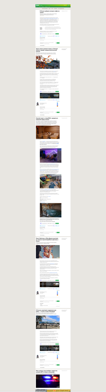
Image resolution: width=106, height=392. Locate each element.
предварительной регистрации (53, 272)
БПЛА (52, 8)
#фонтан (37, 244)
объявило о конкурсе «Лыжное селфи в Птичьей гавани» (51, 18)
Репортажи (43, 6)
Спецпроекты (46, 6)
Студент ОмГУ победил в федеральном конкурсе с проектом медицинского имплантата (45, 348)
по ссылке (49, 196)
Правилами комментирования (47, 43)
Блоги (49, 6)
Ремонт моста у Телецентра (44, 8)
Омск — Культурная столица (61, 8)
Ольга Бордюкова (64, 49)
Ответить (59, 306)
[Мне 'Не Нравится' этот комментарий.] (57, 306)
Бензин (49, 8)
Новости (37, 6)
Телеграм (58, 225)
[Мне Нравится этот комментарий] (56, 306)
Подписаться (57, 33)
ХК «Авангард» (55, 8)
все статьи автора (41, 104)
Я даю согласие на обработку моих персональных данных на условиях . (46, 42)
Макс (54, 225)
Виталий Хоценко (52, 263)
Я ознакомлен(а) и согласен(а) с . (44, 43)
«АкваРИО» (43, 141)
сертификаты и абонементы (47, 189)
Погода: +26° (65, 5)
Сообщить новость (43, 225)
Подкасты (40, 6)
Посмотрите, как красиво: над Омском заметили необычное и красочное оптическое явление (45, 95)
